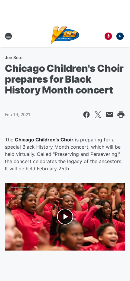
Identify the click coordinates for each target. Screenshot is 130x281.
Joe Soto (13, 57)
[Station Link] (65, 36)
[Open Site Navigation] (8, 36)
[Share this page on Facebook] (86, 114)
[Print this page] (121, 114)
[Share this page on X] (98, 114)
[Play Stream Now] (120, 36)
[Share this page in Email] (109, 114)
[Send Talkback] (108, 36)
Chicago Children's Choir (44, 140)
